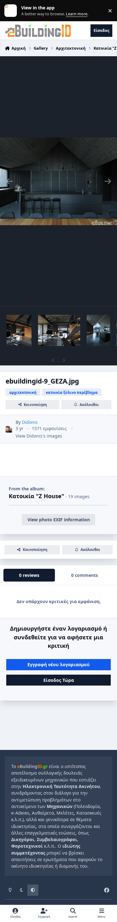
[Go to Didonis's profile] (9, 429)
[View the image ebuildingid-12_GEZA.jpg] (59, 330)
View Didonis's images (39, 436)
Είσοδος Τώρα (58, 680)
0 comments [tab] (84, 575)
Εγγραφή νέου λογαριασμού (58, 664)
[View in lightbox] (58, 181)
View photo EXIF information (58, 520)
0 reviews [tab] (29, 575)
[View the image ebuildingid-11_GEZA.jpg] (98, 330)
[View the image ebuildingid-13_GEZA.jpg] (19, 330)
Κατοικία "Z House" (36, 496)
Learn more (12, 11)
